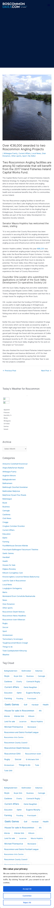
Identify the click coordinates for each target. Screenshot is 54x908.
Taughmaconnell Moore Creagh (15, 643)
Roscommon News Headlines (14, 616)
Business (6, 507)
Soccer (5, 627)
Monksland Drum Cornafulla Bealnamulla (19, 596)
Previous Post (9, 371)
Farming (6, 542)
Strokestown (8, 635)
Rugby (5, 623)
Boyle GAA (18, 676)
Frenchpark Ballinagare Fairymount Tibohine (20, 550)
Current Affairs (25, 153)
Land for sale (9, 721)
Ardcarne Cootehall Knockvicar (15, 464)
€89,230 (40, 249)
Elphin (5, 538)
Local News (36, 153)
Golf (25, 705)
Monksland (32, 727)
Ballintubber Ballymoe (11, 491)
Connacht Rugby (33, 681)
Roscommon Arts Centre (13, 737)
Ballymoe (38, 671)
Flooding (19, 698)
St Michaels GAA (32, 759)
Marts (5, 592)
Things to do (8, 647)
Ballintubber (26, 671)
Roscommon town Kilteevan (14, 620)
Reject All (27, 902)
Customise (27, 896)
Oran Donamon (9, 604)
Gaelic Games (8, 553)
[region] (27, 886)
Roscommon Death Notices (14, 612)
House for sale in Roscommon (19, 710)
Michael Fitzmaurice (13, 727)
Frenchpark (31, 698)
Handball (6, 557)
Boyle (5, 503)
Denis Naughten (30, 687)
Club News (7, 518)
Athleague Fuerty (11, 153)
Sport (24, 156)
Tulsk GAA (8, 771)
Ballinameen (7, 483)
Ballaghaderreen (9, 479)
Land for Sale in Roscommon (14, 581)
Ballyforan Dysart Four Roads (14, 495)
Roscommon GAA (12, 753)
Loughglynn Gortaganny (12, 588)
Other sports (16, 156)
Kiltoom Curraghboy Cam (13, 573)
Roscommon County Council (15, 742)
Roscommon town (33, 754)
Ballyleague (7, 499)
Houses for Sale (9, 565)
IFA (40, 711)
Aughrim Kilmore (9, 476)
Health (5, 561)
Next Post (46, 371)
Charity (19, 682)
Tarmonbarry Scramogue (13, 639)
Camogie (6, 511)
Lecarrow (22, 721)
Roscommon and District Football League (21, 732)
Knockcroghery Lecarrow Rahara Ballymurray (21, 577)
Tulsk (37, 765)
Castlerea (6, 514)
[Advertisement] (27, 39)
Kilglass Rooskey (9, 569)
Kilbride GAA (19, 716)
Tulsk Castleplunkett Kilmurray (15, 651)
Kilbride (7, 716)
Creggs (5, 522)
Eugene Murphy (33, 693)
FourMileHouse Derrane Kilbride (15, 546)
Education (7, 534)
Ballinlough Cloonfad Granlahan (15, 487)
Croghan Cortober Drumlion (14, 526)
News (5, 600)
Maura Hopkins (37, 721)
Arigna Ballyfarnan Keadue (13, 468)
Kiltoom (31, 716)
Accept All (27, 889)
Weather (6, 655)
